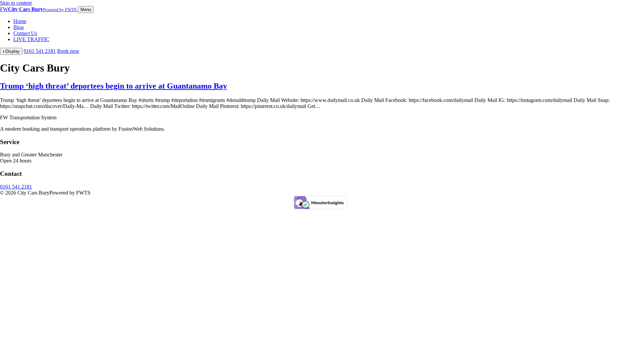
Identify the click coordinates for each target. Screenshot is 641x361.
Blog (18, 27)
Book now (68, 51)
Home (19, 21)
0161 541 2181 (40, 51)
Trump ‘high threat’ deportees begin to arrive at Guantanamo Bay (113, 86)
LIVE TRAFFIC (31, 39)
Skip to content (16, 3)
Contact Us (25, 33)
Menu (85, 9)
